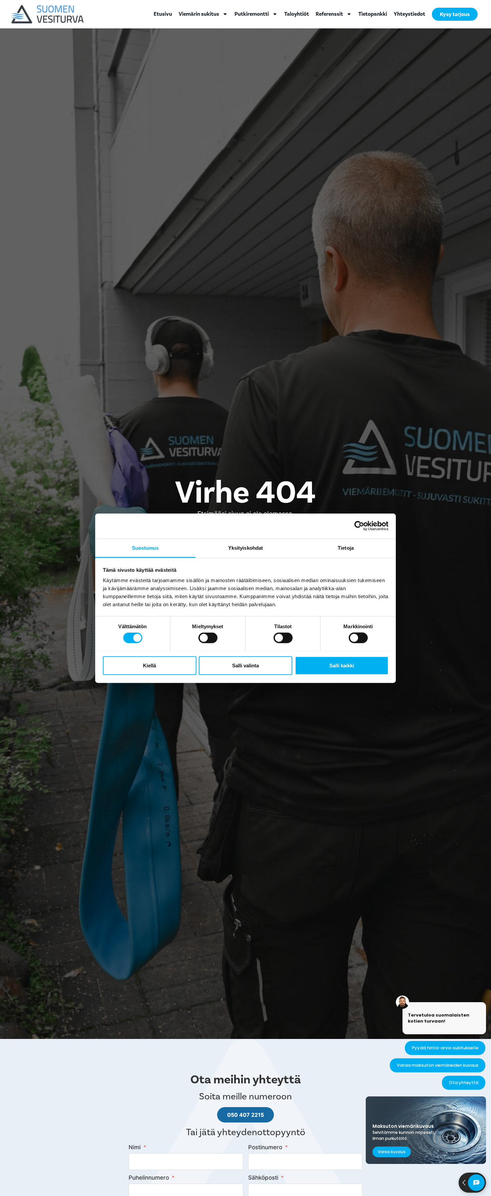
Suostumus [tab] (145, 547)
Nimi (135, 1147)
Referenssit (329, 14)
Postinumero (265, 1147)
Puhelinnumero (149, 1177)
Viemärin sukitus (199, 14)
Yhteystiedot (409, 14)
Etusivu (163, 14)
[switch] (207, 637)
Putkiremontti (251, 14)
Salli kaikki (341, 665)
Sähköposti (263, 1177)
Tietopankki (372, 14)
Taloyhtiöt (296, 14)
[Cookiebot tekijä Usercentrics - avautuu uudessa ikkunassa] (359, 526)
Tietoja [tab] (346, 547)
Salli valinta (245, 665)
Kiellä (149, 665)
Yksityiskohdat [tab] (245, 547)
